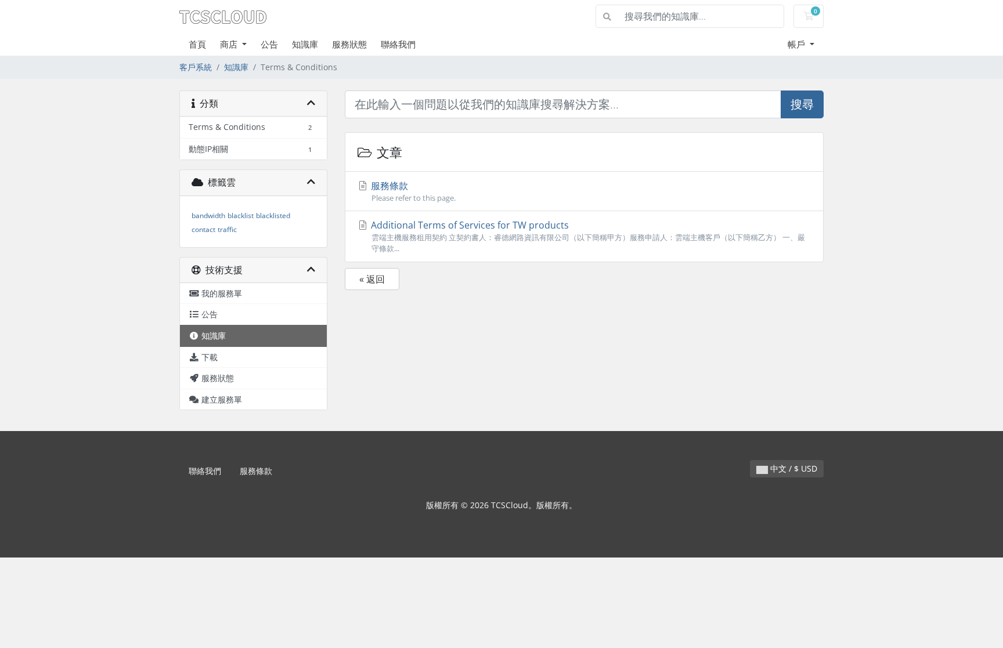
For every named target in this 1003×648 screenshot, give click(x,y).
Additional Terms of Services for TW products (587, 236)
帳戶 (797, 44)
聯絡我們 (398, 44)
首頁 (197, 44)
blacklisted (273, 215)
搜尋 (802, 104)
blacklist (241, 215)
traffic (227, 229)
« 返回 (372, 279)
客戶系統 (195, 67)
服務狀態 (349, 44)
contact (203, 229)
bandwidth (208, 215)
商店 (230, 44)
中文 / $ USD (792, 468)
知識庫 (305, 44)
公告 (269, 44)
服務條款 (412, 191)
